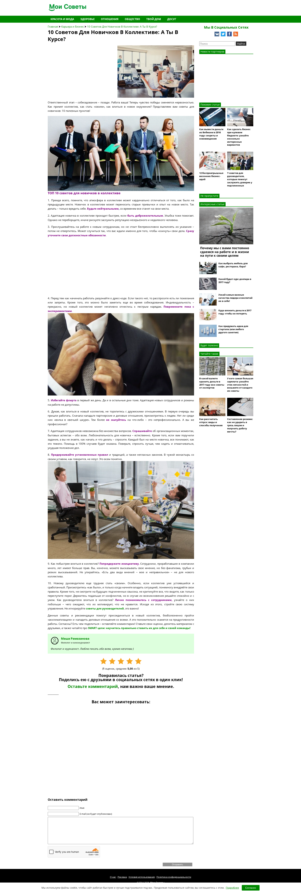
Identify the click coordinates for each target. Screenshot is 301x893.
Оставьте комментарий (93, 686)
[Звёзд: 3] (121, 661)
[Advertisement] (74, 67)
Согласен (250, 887)
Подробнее (232, 887)
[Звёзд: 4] (129, 661)
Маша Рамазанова (75, 638)
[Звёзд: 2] (112, 661)
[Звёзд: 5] (138, 661)
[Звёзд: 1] (103, 661)
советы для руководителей (105, 608)
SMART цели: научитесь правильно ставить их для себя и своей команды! (139, 628)
